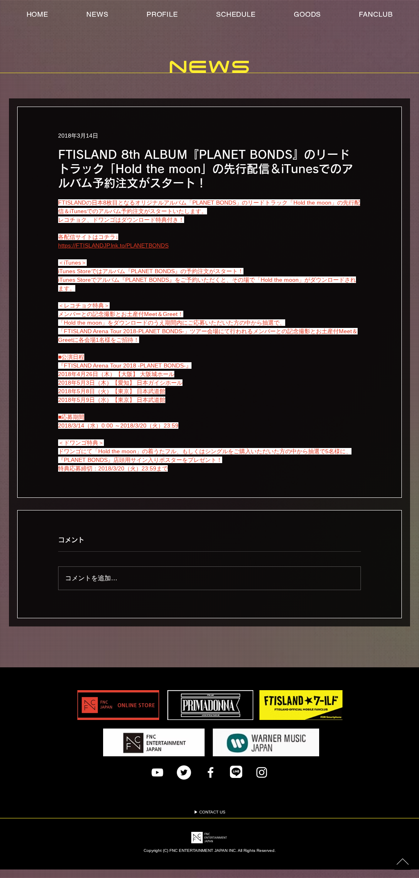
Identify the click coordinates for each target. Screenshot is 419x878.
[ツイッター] (184, 772)
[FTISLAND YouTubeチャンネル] (157, 772)
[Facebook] (210, 772)
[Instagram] (262, 772)
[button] (376, 14)
